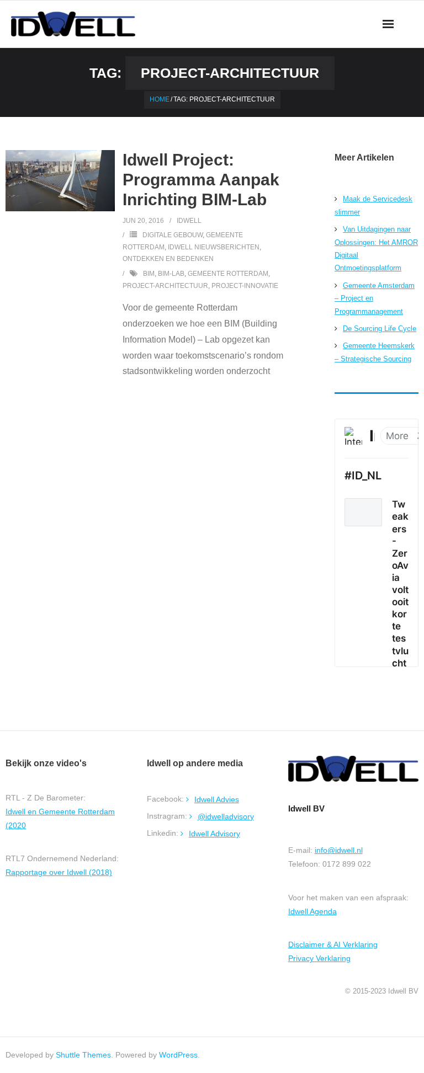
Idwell (189, 221)
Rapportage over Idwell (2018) (59, 872)
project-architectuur (165, 286)
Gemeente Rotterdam (228, 273)
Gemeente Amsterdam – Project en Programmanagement (375, 298)
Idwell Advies (216, 799)
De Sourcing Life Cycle (379, 328)
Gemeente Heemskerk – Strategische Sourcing (375, 351)
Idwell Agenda (312, 911)
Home (159, 99)
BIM (149, 273)
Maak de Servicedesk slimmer (373, 205)
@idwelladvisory (226, 816)
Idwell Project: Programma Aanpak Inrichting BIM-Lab (201, 180)
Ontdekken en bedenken (168, 259)
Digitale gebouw (172, 235)
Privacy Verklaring (319, 958)
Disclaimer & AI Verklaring (333, 944)
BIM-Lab (171, 273)
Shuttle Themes (83, 1054)
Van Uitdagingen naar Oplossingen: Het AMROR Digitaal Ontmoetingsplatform (376, 248)
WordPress (178, 1054)
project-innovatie (244, 286)
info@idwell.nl (339, 850)
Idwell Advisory (214, 833)
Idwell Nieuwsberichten (213, 247)
